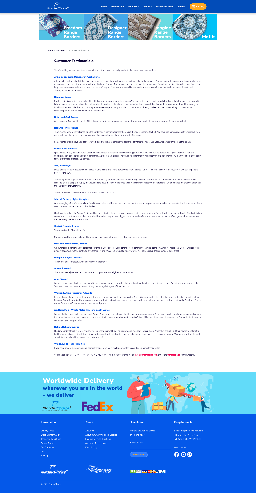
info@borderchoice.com (146, 355)
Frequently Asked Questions (98, 439)
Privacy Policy (47, 443)
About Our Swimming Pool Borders (101, 435)
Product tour (117, 6)
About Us (60, 50)
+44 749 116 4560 (189, 435)
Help (43, 451)
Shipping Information (50, 435)
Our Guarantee (47, 447)
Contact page (173, 355)
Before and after (164, 6)
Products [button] (132, 6)
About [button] (146, 6)
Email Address (136, 442)
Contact (181, 6)
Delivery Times (47, 431)
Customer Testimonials (95, 443)
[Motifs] (194, 26)
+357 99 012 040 (193, 439)
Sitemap (44, 455)
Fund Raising (91, 447)
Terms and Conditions (51, 439)
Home (104, 6)
